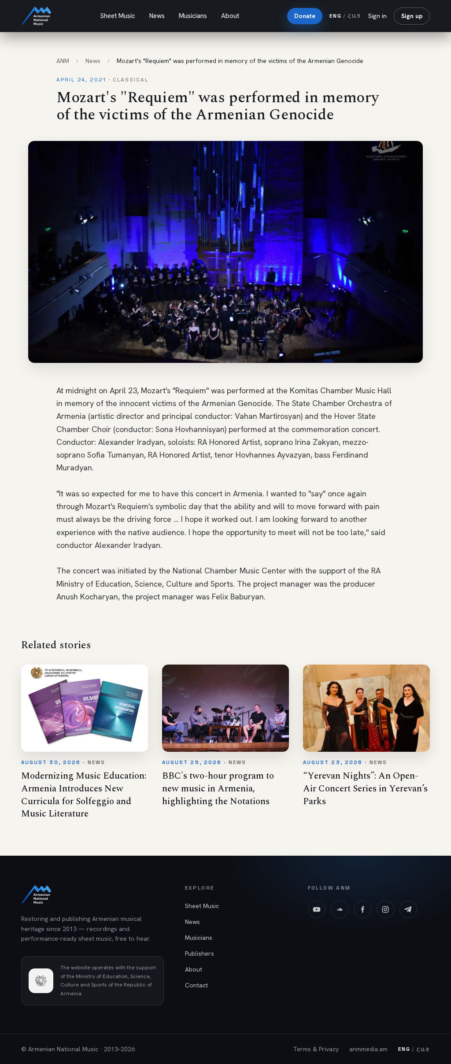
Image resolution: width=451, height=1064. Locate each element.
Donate (304, 16)
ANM (62, 61)
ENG (335, 15)
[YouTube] (316, 909)
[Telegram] (408, 909)
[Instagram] (385, 909)
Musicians (193, 15)
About (230, 15)
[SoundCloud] (339, 909)
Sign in (377, 16)
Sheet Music (117, 15)
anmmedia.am (368, 1049)
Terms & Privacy (316, 1049)
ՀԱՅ (354, 15)
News (157, 15)
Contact (196, 985)
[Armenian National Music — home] (36, 15)
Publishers (199, 953)
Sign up (411, 16)
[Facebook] (362, 909)
